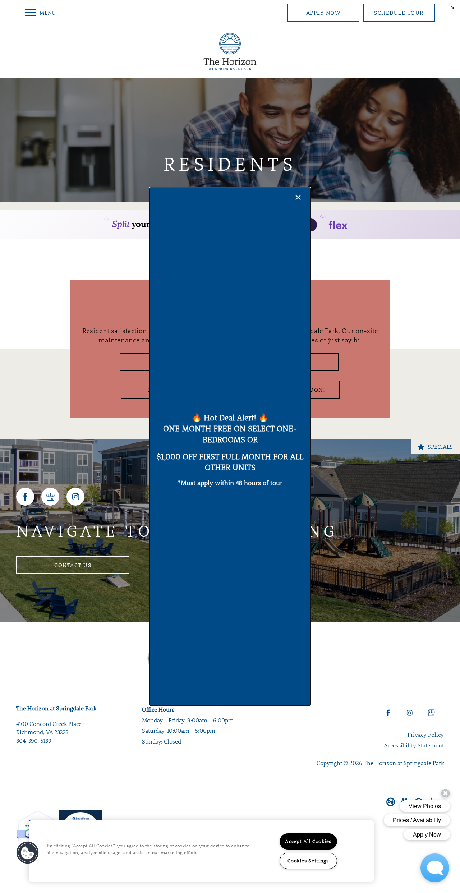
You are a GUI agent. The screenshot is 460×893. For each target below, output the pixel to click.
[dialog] (230, 446)
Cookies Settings (308, 860)
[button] (27, 852)
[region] (201, 851)
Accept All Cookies (308, 841)
